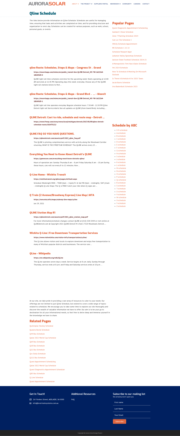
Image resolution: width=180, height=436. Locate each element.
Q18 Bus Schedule (37, 346)
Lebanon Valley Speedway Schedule (127, 56)
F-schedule (121, 148)
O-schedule (121, 174)
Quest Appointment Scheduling (43, 362)
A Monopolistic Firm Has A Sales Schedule (129, 64)
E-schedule (121, 145)
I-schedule (120, 156)
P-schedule (121, 177)
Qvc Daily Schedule (38, 354)
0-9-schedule (121, 130)
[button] (119, 421)
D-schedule (121, 142)
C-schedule (121, 139)
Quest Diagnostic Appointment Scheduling (130, 28)
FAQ (73, 399)
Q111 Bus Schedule (38, 358)
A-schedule (121, 133)
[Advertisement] (70, 46)
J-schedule (120, 159)
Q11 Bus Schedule (37, 350)
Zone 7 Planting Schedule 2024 (125, 36)
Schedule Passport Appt (122, 52)
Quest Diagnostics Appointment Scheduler (47, 370)
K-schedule (121, 162)
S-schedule (121, 186)
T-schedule (121, 189)
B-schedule (121, 136)
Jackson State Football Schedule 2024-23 (129, 60)
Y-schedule (121, 203)
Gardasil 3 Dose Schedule (122, 32)
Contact (145, 4)
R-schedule (121, 183)
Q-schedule (121, 180)
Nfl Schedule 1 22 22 (121, 48)
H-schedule (121, 154)
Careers (137, 4)
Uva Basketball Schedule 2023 (125, 86)
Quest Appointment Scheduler (42, 381)
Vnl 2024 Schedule (120, 68)
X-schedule (121, 200)
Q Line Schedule (36, 377)
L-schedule (121, 165)
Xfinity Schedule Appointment (124, 44)
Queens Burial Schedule (39, 330)
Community (126, 4)
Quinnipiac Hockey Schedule (41, 326)
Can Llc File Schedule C (122, 40)
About (74, 4)
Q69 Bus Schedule (37, 342)
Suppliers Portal (101, 4)
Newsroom (114, 4)
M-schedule (121, 168)
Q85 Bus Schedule (37, 373)
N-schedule (121, 171)
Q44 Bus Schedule (37, 334)
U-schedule (121, 192)
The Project (85, 4)
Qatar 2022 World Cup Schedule (43, 338)
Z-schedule (121, 206)
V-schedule (121, 194)
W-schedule (121, 197)
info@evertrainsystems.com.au (45, 403)
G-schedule (121, 151)
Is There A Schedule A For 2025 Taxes (127, 79)
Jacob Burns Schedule (121, 82)
